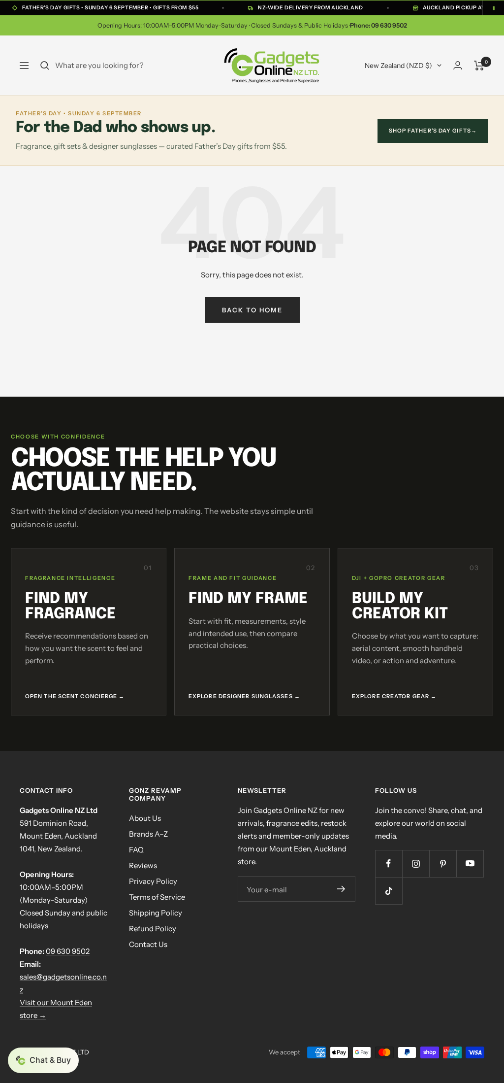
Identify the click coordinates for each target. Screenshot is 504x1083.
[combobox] (129, 65)
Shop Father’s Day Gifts (433, 130)
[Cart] (479, 65)
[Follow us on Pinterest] (442, 863)
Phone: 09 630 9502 (378, 25)
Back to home (252, 310)
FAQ (136, 849)
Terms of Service (157, 897)
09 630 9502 (68, 951)
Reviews (143, 865)
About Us (145, 818)
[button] (43, 1060)
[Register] (341, 889)
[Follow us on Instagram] (415, 863)
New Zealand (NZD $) (398, 65)
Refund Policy (152, 928)
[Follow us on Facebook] (388, 863)
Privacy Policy (153, 881)
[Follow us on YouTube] (469, 863)
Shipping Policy (155, 912)
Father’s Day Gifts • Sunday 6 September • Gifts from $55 (110, 7)
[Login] (457, 65)
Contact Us (148, 944)
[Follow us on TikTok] (388, 890)
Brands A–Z (148, 834)
